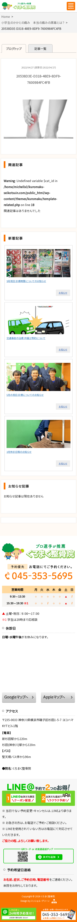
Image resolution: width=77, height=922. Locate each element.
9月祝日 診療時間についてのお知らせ (26, 281)
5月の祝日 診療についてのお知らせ (25, 395)
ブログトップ (14, 48)
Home (5, 16)
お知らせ (63, 292)
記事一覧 (40, 48)
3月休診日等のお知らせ (19, 452)
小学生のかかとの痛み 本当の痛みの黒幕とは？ (32, 22)
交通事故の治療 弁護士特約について (26, 338)
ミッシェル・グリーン (40, 900)
